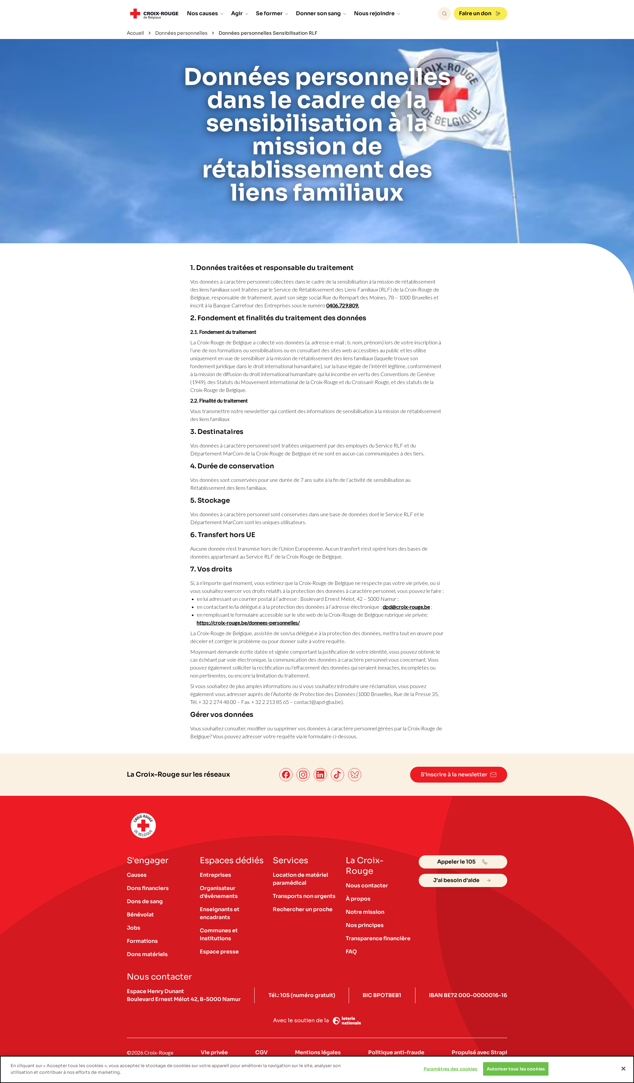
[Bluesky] (354, 774)
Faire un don (475, 13)
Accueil (135, 33)
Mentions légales (318, 1052)
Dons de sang (145, 901)
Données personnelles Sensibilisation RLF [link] (268, 33)
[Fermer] (623, 1068)
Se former (269, 13)
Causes (137, 874)
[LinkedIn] (320, 774)
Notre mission (365, 912)
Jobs (133, 927)
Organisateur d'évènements (219, 892)
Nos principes (365, 925)
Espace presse (219, 951)
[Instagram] (303, 774)
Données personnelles (181, 33)
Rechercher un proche (303, 909)
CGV (261, 1052)
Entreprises (215, 874)
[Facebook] (286, 774)
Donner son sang (318, 13)
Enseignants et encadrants (219, 913)
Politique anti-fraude (396, 1052)
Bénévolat (140, 914)
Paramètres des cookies (450, 1069)
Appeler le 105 (456, 861)
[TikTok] (337, 774)
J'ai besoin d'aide (456, 880)
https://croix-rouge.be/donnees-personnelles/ (248, 622)
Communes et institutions (219, 934)
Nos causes (202, 13)
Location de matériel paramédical (300, 878)
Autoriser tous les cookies (516, 1069)
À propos (358, 898)
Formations (142, 941)
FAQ (351, 951)
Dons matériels (147, 954)
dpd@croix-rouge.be (406, 606)
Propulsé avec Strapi (479, 1052)
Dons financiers (148, 888)
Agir (237, 13)
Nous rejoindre (374, 13)
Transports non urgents (304, 896)
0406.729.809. (342, 305)
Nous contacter (367, 885)
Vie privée (214, 1052)
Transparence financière (378, 938)
